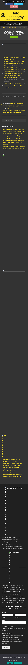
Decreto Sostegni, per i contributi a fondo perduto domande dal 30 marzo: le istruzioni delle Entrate (14, 69)
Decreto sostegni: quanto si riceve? (13, 83)
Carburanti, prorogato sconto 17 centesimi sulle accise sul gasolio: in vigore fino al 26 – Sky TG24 (14, 148)
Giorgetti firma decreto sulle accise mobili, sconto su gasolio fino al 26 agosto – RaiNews (13, 142)
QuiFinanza (14, 552)
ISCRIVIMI (6, 647)
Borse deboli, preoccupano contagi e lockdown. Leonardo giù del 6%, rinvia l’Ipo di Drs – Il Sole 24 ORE (13, 105)
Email (4, 620)
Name (4, 612)
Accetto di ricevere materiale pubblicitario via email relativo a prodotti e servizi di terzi (13, 641)
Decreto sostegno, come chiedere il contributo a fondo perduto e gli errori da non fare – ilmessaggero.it (14, 110)
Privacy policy (18, 662)
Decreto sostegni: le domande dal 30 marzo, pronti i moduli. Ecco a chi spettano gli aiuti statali (14, 75)
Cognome (17, 617)
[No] (26, 659)
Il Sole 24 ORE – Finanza (14, 488)
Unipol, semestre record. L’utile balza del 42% (13, 548)
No (11, 662)
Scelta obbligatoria (8, 626)
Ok (8, 662)
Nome (3, 617)
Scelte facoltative (7, 633)
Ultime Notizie (14, 37)
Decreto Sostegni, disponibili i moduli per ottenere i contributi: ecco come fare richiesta (14, 63)
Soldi (5, 436)
